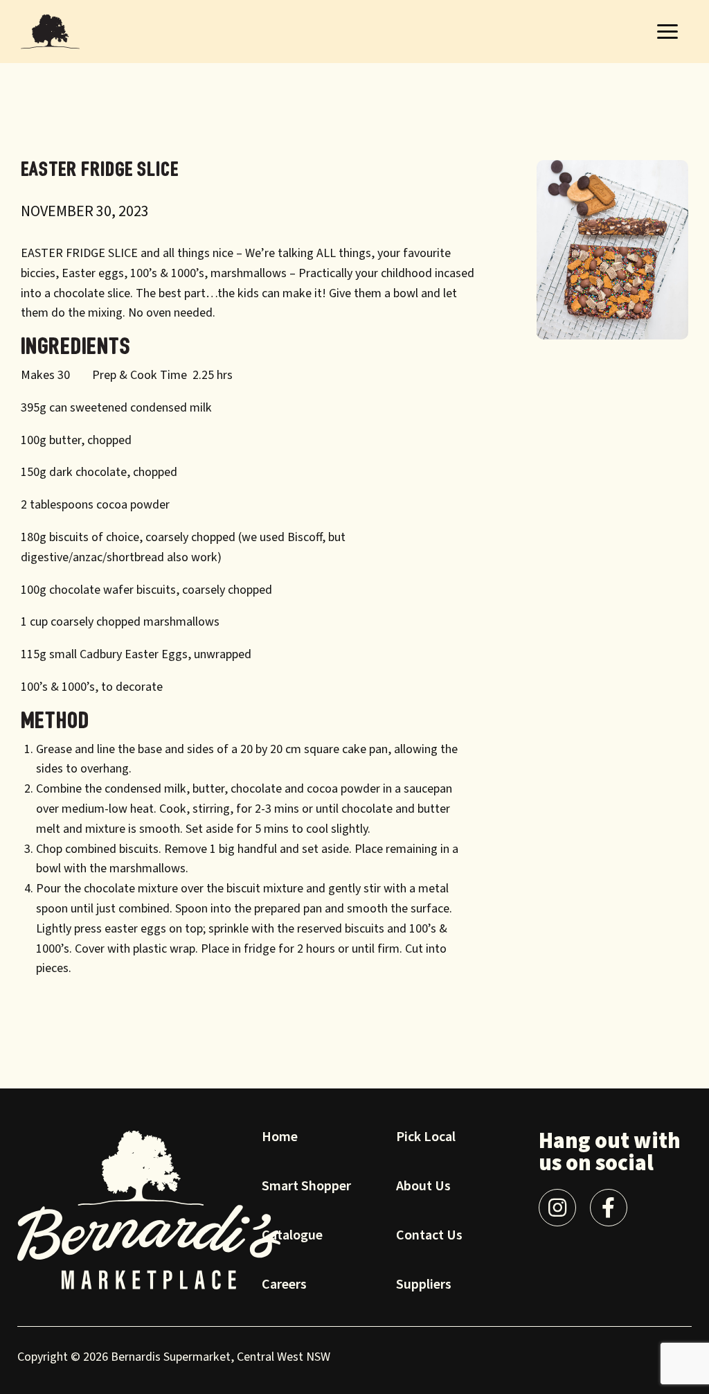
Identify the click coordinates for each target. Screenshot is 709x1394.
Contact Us (429, 1236)
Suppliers (423, 1286)
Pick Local (426, 1138)
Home (280, 1138)
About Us (423, 1187)
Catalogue (292, 1236)
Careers (284, 1286)
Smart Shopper (306, 1187)
